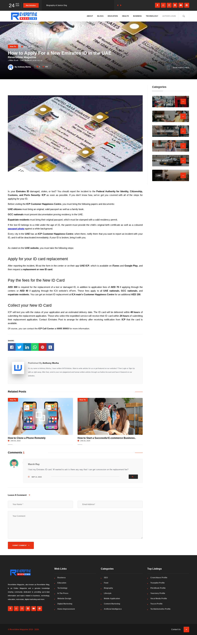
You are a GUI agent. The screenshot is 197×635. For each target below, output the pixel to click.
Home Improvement (66, 609)
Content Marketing (112, 604)
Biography (108, 588)
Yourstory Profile (157, 593)
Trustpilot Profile (157, 583)
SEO (106, 578)
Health (125, 16)
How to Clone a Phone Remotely (27, 438)
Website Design (64, 598)
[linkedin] (175, 5)
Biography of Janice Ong (56, 5)
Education (113, 16)
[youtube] (180, 5)
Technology (152, 16)
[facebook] (157, 5)
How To (13, 46)
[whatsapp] (163, 5)
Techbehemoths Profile (160, 609)
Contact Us (176, 629)
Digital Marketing (64, 604)
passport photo (16, 228)
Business (137, 16)
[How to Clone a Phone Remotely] (40, 416)
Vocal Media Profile (158, 598)
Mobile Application (112, 598)
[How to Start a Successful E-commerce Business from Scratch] (110, 416)
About (90, 16)
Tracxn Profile (156, 604)
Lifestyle (107, 593)
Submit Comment (19, 545)
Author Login (169, 16)
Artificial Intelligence (113, 609)
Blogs (100, 16)
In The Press (62, 593)
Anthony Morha (50, 363)
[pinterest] (186, 5)
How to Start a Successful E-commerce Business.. (107, 438)
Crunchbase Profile (158, 578)
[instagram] (169, 5)
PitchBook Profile (158, 588)
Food (106, 583)
